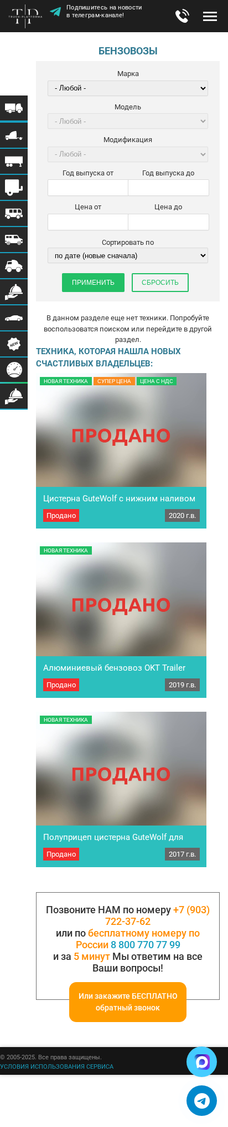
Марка (128, 73)
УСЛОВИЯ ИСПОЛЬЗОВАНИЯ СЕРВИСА (56, 1066)
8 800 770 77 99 (145, 944)
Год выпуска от (88, 173)
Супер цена (114, 381)
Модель (128, 107)
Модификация (127, 139)
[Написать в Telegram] (201, 1100)
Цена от (88, 207)
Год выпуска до (168, 173)
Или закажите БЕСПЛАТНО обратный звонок (128, 1002)
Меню (210, 16)
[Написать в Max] (201, 1061)
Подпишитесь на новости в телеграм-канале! (104, 11)
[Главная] (28, 17)
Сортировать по (128, 242)
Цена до (168, 207)
